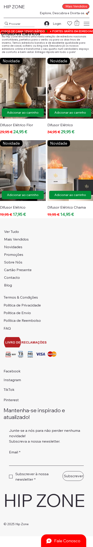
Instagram (12, 380)
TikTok (9, 389)
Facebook (12, 371)
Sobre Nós (13, 262)
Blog (8, 285)
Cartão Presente (18, 270)
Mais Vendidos (16, 239)
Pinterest (11, 400)
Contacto (12, 277)
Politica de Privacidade (22, 305)
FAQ (7, 328)
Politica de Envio (17, 313)
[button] (76, 23)
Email (15, 452)
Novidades (13, 247)
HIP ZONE (14, 6)
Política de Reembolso (22, 320)
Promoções (13, 254)
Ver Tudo (11, 231)
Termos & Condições (21, 297)
